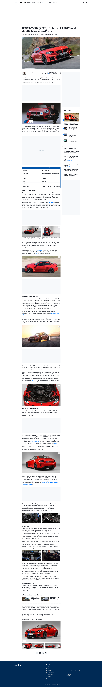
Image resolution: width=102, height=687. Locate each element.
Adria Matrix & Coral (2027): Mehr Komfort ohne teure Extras (71, 152)
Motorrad (69, 176)
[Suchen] (84, 2)
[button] (24, 646)
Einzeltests (69, 160)
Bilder (46, 2)
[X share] (40, 653)
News (28, 2)
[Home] (21, 2)
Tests (33, 2)
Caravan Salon (70, 154)
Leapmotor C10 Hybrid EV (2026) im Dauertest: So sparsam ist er (71, 170)
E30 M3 (51, 202)
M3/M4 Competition (35, 441)
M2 (30, 24)
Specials (39, 2)
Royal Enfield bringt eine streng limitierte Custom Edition (71, 175)
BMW (27, 24)
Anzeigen (68, 666)
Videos (50, 2)
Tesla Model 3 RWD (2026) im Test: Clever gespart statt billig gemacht (71, 164)
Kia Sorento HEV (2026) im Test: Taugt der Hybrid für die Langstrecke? (71, 158)
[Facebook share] (37, 653)
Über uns (68, 664)
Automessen (55, 2)
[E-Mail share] (45, 653)
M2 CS (55, 443)
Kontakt (68, 668)
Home (23, 24)
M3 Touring (34, 380)
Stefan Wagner (32, 72)
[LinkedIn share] (43, 653)
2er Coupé (39, 250)
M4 (36, 253)
